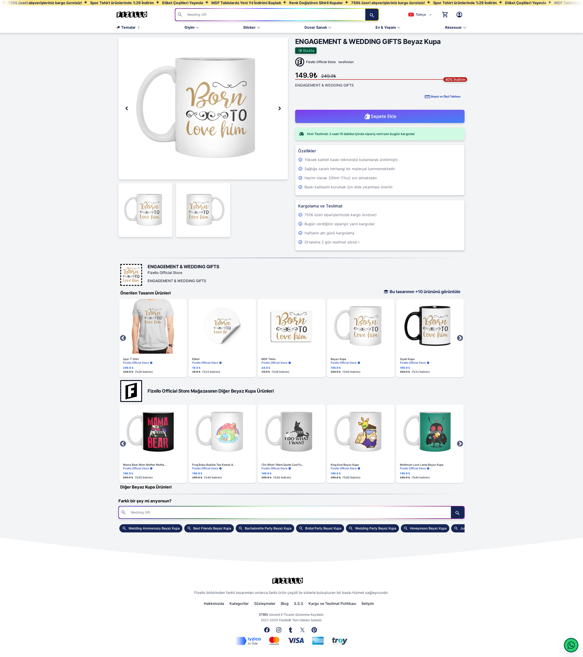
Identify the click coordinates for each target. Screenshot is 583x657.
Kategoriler (239, 603)
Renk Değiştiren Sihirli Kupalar (315, 2)
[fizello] (291, 580)
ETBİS (263, 614)
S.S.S (298, 603)
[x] (303, 631)
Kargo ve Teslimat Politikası (332, 603)
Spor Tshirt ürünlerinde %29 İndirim (121, 2)
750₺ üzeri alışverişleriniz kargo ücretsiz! (44, 2)
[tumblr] (291, 631)
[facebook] (267, 631)
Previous (123, 338)
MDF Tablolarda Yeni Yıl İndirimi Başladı (245, 2)
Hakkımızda (214, 603)
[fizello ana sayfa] (136, 14)
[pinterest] (315, 631)
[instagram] (279, 631)
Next (460, 338)
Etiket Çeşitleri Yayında (182, 2)
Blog (285, 603)
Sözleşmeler (264, 603)
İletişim (368, 603)
